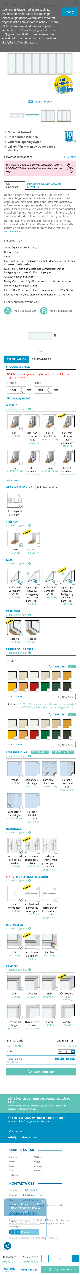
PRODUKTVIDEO (43, 101)
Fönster (13, 1157)
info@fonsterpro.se (22, 1137)
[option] (40, 63)
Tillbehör (14, 1174)
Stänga (70, 12)
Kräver (25, 1232)
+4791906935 (30, 1190)
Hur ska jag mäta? (18, 398)
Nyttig (37, 1157)
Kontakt (38, 1170)
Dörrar (12, 1161)
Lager (12, 1165)
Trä (11, 1170)
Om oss (38, 1165)
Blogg (37, 1161)
